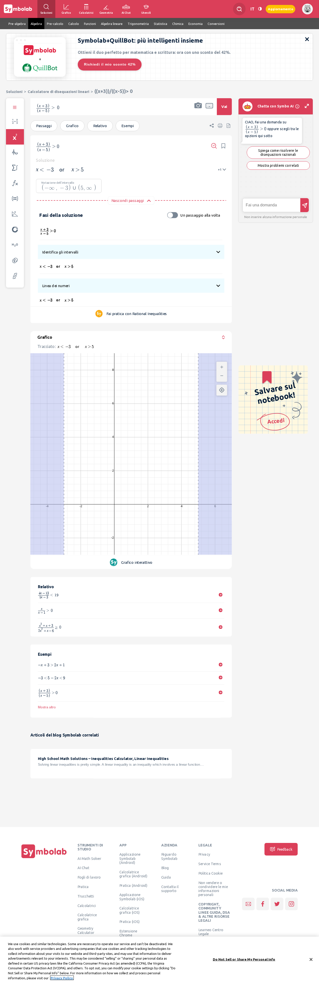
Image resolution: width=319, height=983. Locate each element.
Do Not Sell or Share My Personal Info (244, 959)
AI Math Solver (89, 858)
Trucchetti (86, 896)
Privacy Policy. (62, 978)
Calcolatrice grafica (87, 917)
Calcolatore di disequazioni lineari (58, 91)
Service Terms (209, 864)
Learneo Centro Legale (210, 932)
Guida (166, 877)
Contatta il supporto (169, 889)
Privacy (204, 854)
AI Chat (83, 868)
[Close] (311, 959)
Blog (165, 868)
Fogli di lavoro (89, 877)
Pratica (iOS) (129, 922)
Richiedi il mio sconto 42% (110, 64)
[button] (198, 109)
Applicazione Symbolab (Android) (129, 858)
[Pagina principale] (44, 858)
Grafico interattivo (137, 562)
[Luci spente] (260, 9)
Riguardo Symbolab (169, 856)
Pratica (83, 887)
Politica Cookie (210, 873)
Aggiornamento (280, 9)
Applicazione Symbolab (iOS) (131, 897)
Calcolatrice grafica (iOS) (129, 910)
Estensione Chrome (128, 933)
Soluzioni (14, 91)
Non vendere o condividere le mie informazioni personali (213, 889)
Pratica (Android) (133, 885)
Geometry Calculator (86, 930)
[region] (159, 960)
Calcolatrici (87, 905)
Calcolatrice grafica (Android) (133, 874)
